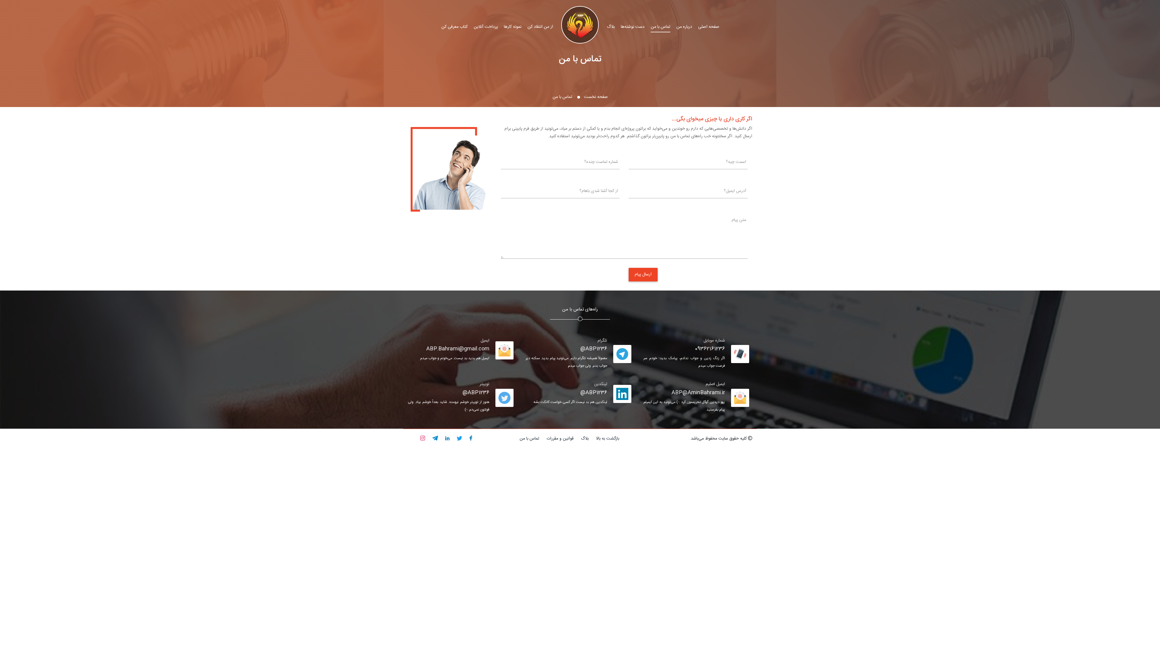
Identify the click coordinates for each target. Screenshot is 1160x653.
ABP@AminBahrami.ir (698, 392)
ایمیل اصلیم (715, 384)
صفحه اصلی (708, 27)
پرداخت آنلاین (486, 27)
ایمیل (485, 340)
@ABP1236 (593, 349)
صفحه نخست (596, 97)
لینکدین (600, 384)
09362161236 (710, 349)
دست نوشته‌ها (633, 27)
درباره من (684, 27)
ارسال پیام (643, 274)
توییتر (484, 384)
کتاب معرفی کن (454, 27)
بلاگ (611, 27)
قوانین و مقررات (560, 438)
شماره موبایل (714, 340)
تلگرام (602, 340)
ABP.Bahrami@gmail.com (457, 349)
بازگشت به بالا (607, 438)
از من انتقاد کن (540, 27)
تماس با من (660, 27)
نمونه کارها (512, 27)
